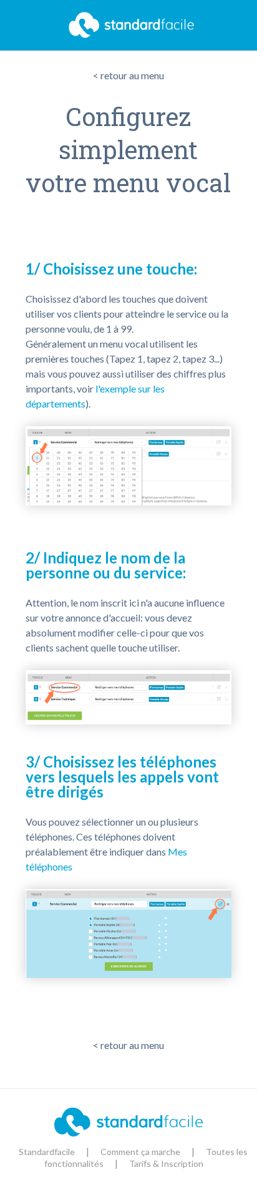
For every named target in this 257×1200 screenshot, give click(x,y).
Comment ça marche (140, 1151)
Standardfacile (47, 1151)
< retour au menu (128, 75)
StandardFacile (128, 25)
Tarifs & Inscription (166, 1163)
